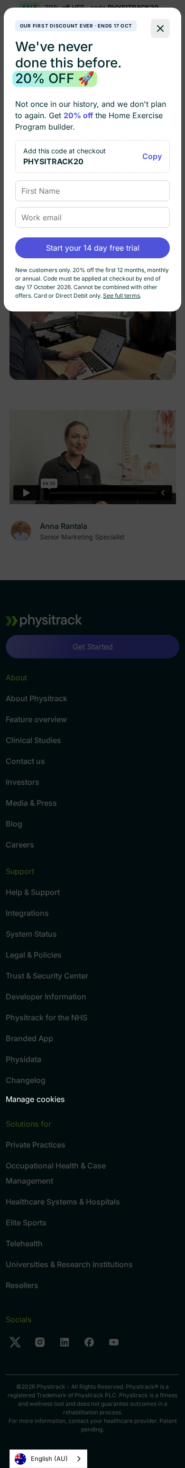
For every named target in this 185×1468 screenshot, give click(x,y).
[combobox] (48, 1458)
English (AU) (49, 1458)
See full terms (121, 295)
